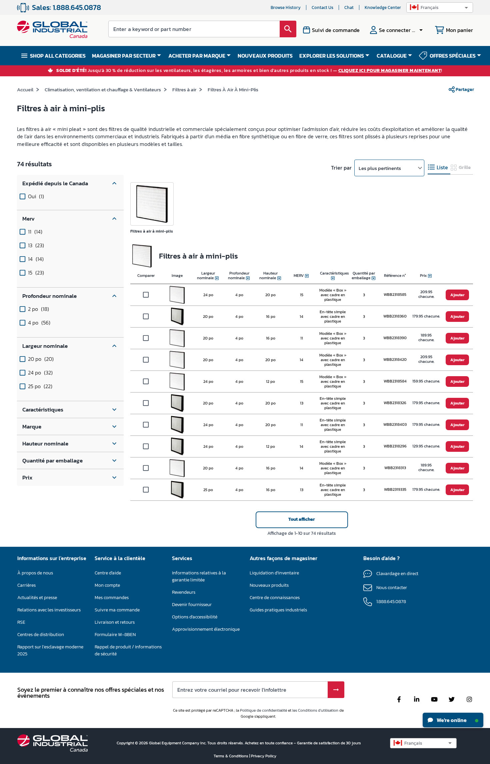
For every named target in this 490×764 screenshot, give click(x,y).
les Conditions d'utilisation (315, 710)
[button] (440, 7)
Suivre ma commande (117, 609)
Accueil (25, 89)
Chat (349, 7)
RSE (21, 622)
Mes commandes (112, 597)
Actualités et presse (37, 597)
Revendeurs (183, 592)
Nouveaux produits (269, 585)
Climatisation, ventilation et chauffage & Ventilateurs (103, 89)
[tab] (439, 167)
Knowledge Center (383, 7)
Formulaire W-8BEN (115, 634)
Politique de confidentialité (263, 710)
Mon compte (107, 585)
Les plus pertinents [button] (380, 168)
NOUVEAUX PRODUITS (265, 56)
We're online (451, 720)
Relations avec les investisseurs (49, 609)
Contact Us (322, 7)
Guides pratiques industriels (278, 609)
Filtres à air (184, 89)
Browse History (286, 7)
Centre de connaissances (275, 597)
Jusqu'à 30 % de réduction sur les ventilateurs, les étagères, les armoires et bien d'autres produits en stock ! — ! (249, 71)
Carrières (26, 585)
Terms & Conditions (231, 756)
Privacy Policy (263, 756)
